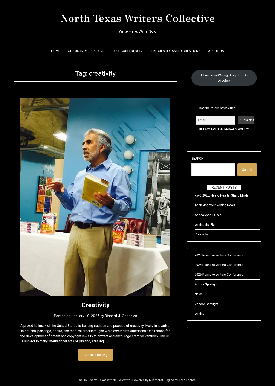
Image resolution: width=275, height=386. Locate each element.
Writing (199, 314)
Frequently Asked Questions (175, 51)
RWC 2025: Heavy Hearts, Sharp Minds (222, 195)
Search (197, 158)
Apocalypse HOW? (208, 215)
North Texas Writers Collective (137, 17)
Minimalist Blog (159, 380)
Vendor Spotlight (206, 304)
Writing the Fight (206, 225)
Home (55, 51)
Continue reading (95, 355)
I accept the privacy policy (226, 129)
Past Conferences (127, 51)
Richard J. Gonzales (121, 316)
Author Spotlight (206, 284)
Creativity (95, 305)
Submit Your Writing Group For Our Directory (224, 77)
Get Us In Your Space (86, 51)
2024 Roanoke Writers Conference (219, 265)
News (199, 294)
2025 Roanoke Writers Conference (219, 274)
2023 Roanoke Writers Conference (219, 255)
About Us (216, 51)
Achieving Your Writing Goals (215, 205)
